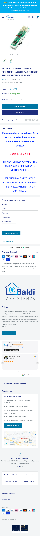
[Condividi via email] (37, 119)
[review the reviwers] (35, 357)
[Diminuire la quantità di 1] (12, 100)
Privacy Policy (29, 481)
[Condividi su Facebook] (26, 119)
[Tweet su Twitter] (33, 119)
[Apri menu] (3, 17)
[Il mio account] (33, 17)
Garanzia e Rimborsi (11, 481)
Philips (4, 79)
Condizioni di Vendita (11, 475)
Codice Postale (6, 222)
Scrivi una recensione (11, 350)
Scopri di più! (9, 333)
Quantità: (5, 99)
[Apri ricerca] (29, 17)
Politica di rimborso (8, 241)
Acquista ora (20, 112)
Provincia (5, 213)
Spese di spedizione (11, 233)
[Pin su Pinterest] (29, 119)
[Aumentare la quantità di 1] (22, 100)
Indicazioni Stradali (13, 425)
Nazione (4, 204)
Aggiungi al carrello (20, 106)
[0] (36, 17)
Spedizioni (29, 475)
